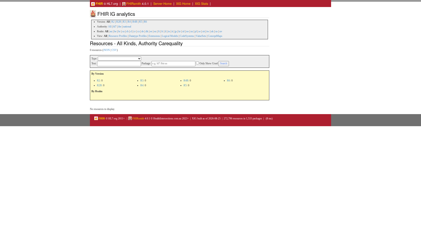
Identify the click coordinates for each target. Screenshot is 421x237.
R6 (145, 21)
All (109, 26)
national (127, 26)
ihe (119, 26)
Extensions (154, 36)
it (172, 31)
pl (196, 31)
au (111, 31)
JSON (106, 50)
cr (135, 31)
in (169, 31)
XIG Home (183, 3)
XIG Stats (201, 3)
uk (212, 31)
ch (127, 31)
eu (155, 31)
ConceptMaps (215, 36)
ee (151, 31)
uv (220, 31)
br (119, 31)
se (199, 31)
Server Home (162, 3)
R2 (112, 21)
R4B (134, 21)
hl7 (114, 26)
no (187, 31)
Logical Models (170, 36)
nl (183, 31)
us (216, 31)
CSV (114, 50)
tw (208, 31)
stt (203, 31)
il (165, 31)
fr (162, 31)
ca (123, 31)
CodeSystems (187, 36)
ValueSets (201, 36)
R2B (118, 21)
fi (159, 31)
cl (131, 31)
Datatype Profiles (138, 36)
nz (192, 31)
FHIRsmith (133, 3)
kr (179, 31)
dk (147, 31)
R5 (140, 21)
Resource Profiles (118, 36)
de (142, 31)
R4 (129, 21)
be (115, 31)
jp (176, 31)
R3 (124, 21)
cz (138, 31)
